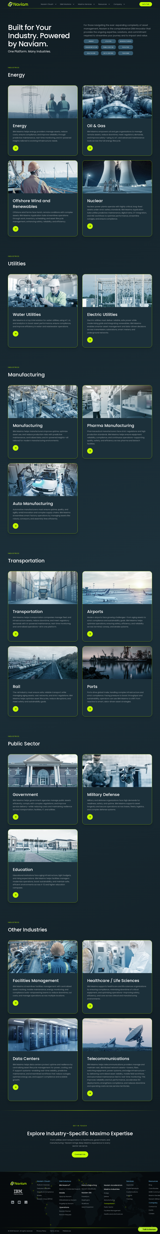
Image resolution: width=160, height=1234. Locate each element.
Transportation (109, 1204)
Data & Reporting (89, 1185)
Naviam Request (65, 1215)
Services (130, 1181)
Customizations (132, 1192)
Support (129, 1195)
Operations (64, 1207)
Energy (106, 1193)
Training (129, 1199)
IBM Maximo (64, 1185)
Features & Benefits (43, 1188)
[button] (48, 4)
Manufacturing (109, 1200)
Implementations (132, 1188)
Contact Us (80, 1154)
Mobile (39, 1195)
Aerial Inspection (87, 1207)
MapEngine (86, 1200)
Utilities (106, 1196)
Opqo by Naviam (65, 1196)
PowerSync (85, 1196)
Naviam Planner (65, 1211)
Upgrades (130, 1185)
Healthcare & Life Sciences (113, 1214)
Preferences (67, 1231)
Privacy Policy (41, 1231)
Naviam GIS (86, 1192)
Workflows (85, 1204)
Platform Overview (43, 1185)
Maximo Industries (112, 1189)
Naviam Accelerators (113, 1185)
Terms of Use (54, 1231)
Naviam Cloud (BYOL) (44, 1199)
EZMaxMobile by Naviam (67, 1200)
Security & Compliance (45, 1192)
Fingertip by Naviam (66, 1204)
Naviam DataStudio (89, 1189)
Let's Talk (145, 4)
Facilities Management (112, 1211)
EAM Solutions (65, 1181)
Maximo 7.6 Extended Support (69, 1189)
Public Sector (108, 1207)
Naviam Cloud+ (43, 1181)
